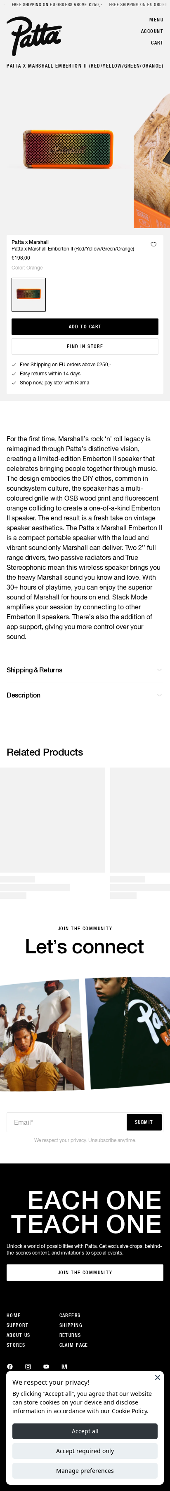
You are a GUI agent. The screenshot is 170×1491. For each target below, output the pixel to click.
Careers (70, 1315)
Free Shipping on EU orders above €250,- (57, 4)
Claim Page (73, 1345)
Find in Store (85, 346)
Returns (70, 1335)
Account (152, 31)
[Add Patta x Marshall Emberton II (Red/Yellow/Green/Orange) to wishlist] (153, 244)
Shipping (71, 1325)
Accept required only (85, 1451)
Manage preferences (85, 1471)
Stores (16, 1345)
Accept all (85, 1431)
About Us (19, 1335)
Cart (157, 43)
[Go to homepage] (34, 36)
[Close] (157, 1377)
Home (14, 1315)
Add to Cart (85, 327)
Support (17, 1325)
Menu (156, 20)
